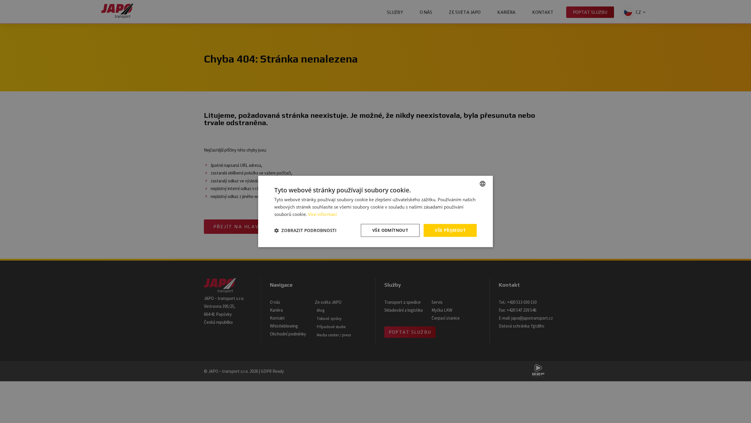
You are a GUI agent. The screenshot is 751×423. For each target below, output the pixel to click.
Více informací (322, 214)
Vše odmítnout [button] (390, 230)
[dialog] (375, 211)
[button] (305, 230)
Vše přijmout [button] (450, 230)
